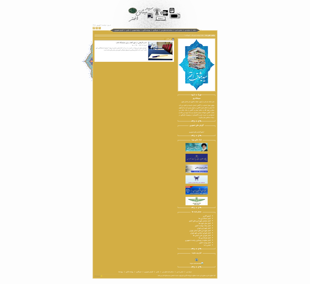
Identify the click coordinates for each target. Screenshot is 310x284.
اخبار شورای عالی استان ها (202, 235)
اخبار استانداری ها (205, 218)
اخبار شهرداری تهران (204, 228)
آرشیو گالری (207, 216)
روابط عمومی (136, 30)
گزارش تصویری (119, 30)
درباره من (187, 30)
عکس (127, 30)
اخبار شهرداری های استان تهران (200, 230)
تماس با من (178, 30)
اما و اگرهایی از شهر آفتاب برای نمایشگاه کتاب (131, 42)
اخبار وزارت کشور (205, 242)
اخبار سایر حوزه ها (205, 223)
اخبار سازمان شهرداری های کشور (200, 221)
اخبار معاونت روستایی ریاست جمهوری (198, 240)
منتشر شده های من (166, 30)
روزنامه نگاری (146, 30)
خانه (194, 30)
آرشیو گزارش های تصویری (196, 132)
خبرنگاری (155, 30)
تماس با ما (207, 245)
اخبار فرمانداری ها (205, 238)
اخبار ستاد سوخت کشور (203, 225)
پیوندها (120, 272)
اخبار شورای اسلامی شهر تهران (200, 233)
